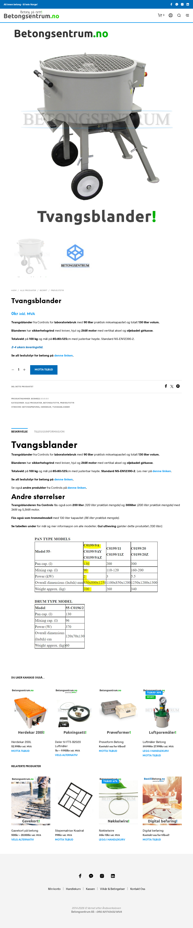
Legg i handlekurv (156, 751)
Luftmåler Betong (154, 741)
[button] (161, 15)
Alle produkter (28, 291)
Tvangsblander (61, 407)
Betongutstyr (51, 403)
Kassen (90, 888)
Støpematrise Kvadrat (69, 830)
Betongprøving (31, 407)
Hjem (13, 291)
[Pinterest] (179, 387)
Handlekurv (73, 888)
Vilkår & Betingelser (112, 888)
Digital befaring (153, 830)
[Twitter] (173, 387)
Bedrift (43, 291)
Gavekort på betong (24, 830)
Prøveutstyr (57, 291)
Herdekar (46, 407)
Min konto (54, 888)
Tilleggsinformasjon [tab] (49, 432)
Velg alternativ (66, 755)
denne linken (63, 355)
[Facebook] (167, 387)
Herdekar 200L (21, 741)
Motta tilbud (44, 370)
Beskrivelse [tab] (19, 432)
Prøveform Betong (111, 741)
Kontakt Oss (137, 888)
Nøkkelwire (106, 830)
